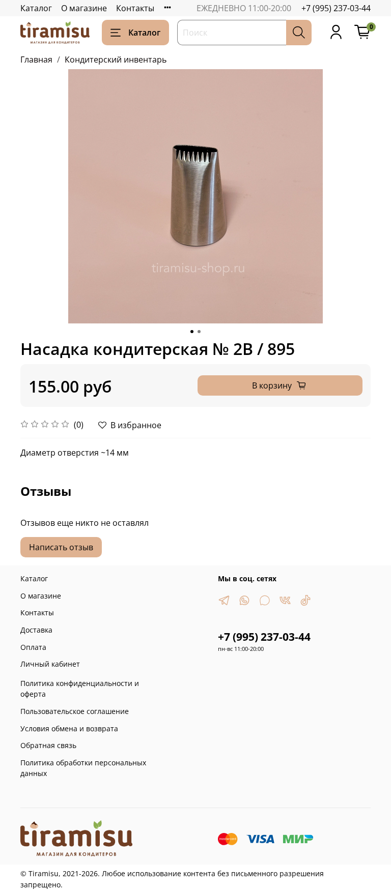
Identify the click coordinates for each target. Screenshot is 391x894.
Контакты (135, 8)
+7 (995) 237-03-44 (336, 8)
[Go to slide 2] (199, 331)
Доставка (36, 630)
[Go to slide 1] (191, 331)
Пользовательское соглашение (74, 711)
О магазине (84, 8)
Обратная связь (48, 745)
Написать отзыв (61, 547)
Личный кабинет (50, 664)
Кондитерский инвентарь (115, 59)
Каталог (36, 8)
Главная (36, 59)
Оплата (33, 647)
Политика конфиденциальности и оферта (79, 688)
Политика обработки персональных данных (83, 768)
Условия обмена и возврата (69, 728)
